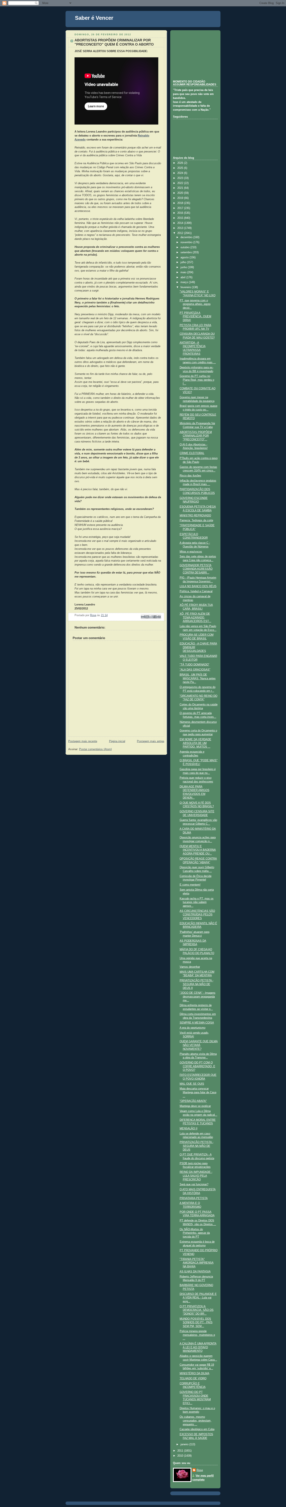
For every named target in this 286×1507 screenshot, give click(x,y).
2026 (180, 162)
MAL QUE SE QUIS (192, 1083)
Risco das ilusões (190, 475)
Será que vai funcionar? (194, 1184)
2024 (180, 173)
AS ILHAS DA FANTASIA (195, 1271)
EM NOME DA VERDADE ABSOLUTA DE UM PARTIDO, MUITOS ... (195, 743)
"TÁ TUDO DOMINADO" (194, 664)
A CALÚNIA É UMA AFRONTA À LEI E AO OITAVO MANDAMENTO (198, 1347)
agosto (184, 257)
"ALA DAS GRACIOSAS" (195, 669)
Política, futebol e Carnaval (196, 591)
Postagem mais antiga (150, 741)
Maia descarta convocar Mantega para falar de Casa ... (198, 1092)
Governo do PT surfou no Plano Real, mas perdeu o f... (197, 380)
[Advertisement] (194, 55)
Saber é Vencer (94, 18)
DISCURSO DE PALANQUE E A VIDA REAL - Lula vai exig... (198, 1298)
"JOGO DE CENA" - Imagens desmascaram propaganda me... (197, 996)
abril (183, 277)
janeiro (184, 1444)
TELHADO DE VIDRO (193, 1378)
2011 (180, 1450)
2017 (180, 208)
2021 (180, 187)
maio (183, 272)
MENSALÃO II (188, 1128)
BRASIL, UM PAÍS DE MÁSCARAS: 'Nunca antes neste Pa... (198, 678)
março (184, 282)
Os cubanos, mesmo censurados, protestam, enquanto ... (195, 1420)
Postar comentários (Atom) (95, 749)
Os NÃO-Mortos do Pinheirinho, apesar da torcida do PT (195, 1233)
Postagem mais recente (82, 741)
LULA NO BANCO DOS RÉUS (198, 586)
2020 (180, 193)
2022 (180, 183)
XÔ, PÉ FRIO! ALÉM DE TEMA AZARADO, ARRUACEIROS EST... (195, 617)
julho (183, 262)
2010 (180, 1455)
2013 (180, 228)
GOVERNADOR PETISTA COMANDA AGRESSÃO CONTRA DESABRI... (196, 569)
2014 (180, 223)
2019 (180, 198)
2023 (180, 178)
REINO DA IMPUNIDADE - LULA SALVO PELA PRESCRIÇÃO (196, 1176)
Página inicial (117, 741)
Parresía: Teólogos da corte (196, 520)
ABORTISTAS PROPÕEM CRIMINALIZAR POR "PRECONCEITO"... (196, 436)
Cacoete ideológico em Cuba (197, 1429)
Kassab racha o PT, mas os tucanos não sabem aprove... (197, 902)
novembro (186, 242)
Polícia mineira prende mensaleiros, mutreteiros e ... (197, 1335)
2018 (180, 203)
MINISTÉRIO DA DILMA (194, 1373)
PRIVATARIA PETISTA (194, 1198)
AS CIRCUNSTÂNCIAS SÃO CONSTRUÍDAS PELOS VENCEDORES (197, 915)
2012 (180, 233)
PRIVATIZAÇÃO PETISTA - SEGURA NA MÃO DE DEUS (196, 1146)
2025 (180, 168)
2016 (180, 212)
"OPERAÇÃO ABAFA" (193, 1101)
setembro (186, 252)
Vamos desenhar (190, 966)
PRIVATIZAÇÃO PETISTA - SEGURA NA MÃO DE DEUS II (196, 984)
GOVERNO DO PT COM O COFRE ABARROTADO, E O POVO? (197, 1066)
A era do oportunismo (192, 1027)
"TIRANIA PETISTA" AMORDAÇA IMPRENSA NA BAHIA (197, 1263)
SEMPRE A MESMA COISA (197, 1022)
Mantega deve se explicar (195, 1106)
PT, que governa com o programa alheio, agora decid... (195, 304)
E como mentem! (190, 884)
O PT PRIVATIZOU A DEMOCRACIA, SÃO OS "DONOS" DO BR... (197, 1310)
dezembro (186, 237)
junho (184, 267)
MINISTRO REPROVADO (195, 515)
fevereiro (186, 287)
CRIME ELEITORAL (192, 453)
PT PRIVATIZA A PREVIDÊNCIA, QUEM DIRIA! (195, 316)
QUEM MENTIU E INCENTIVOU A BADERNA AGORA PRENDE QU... (198, 850)
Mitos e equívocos (191, 551)
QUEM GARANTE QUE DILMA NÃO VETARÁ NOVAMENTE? (199, 1045)
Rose (200, 1470)
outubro (185, 247)
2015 (180, 218)
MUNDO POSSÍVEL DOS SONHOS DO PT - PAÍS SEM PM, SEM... (196, 1322)
